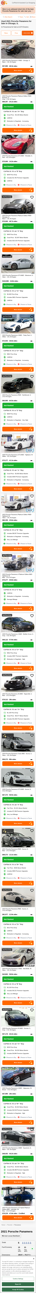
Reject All (18, 1284)
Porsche (9, 1225)
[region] (18, 1274)
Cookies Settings (18, 1278)
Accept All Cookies (18, 1289)
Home (3, 1225)
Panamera (17, 1225)
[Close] (34, 1259)
